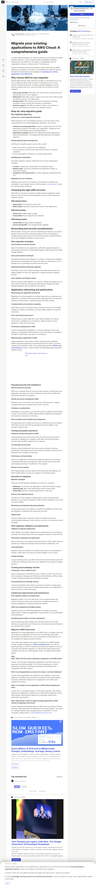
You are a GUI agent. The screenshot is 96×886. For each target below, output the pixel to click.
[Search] (7, 2)
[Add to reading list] (3, 71)
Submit (17, 786)
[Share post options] (3, 81)
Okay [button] (7, 883)
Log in (80, 2)
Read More (15, 767)
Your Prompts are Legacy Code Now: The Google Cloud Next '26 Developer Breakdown (36, 843)
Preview (24, 786)
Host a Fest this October (80, 76)
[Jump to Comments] (3, 66)
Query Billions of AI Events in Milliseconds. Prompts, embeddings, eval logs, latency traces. (36, 749)
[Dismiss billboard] (93, 863)
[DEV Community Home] (3, 2)
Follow (82, 14)
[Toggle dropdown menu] (62, 717)
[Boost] (3, 76)
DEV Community (84, 31)
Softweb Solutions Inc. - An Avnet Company (37, 34)
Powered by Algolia (47, 2)
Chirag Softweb (19, 34)
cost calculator (52, 184)
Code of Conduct (33, 791)
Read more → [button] (16, 859)
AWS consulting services (41, 644)
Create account (89, 2)
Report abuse (42, 791)
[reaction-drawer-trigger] (3, 60)
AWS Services (82, 25)
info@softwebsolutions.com (43, 713)
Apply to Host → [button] (75, 91)
